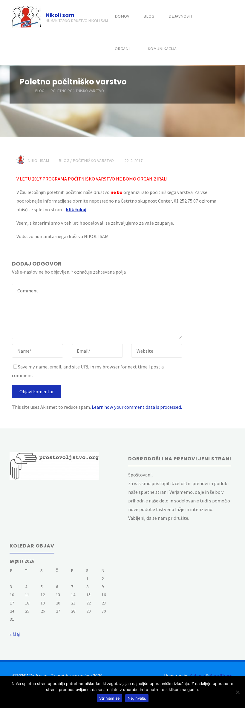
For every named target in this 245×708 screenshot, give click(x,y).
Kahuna (197, 675)
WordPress (221, 675)
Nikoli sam (60, 14)
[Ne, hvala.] (238, 692)
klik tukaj (76, 209)
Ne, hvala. (137, 698)
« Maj (15, 634)
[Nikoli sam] (26, 16)
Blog (39, 90)
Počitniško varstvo (93, 160)
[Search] (194, 49)
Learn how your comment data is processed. (137, 407)
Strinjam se (109, 698)
